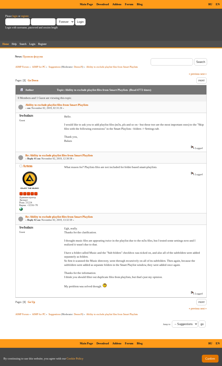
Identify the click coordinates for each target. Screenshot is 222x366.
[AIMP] (21, 210)
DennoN (78, 66)
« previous (194, 73)
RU (210, 4)
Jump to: (167, 324)
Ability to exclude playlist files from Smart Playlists (56, 104)
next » (203, 73)
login (15, 16)
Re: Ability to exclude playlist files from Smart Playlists (59, 155)
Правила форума (33, 56)
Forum (129, 4)
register (24, 16)
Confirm (210, 358)
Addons (116, 4)
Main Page (86, 4)
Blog (140, 4)
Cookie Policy (75, 358)
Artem (27, 166)
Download (102, 4)
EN (218, 4)
